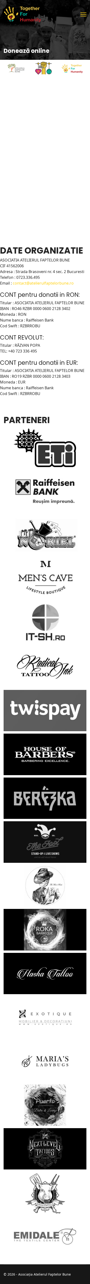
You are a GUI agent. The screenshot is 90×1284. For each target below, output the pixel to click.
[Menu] (83, 14)
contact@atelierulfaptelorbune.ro (43, 283)
